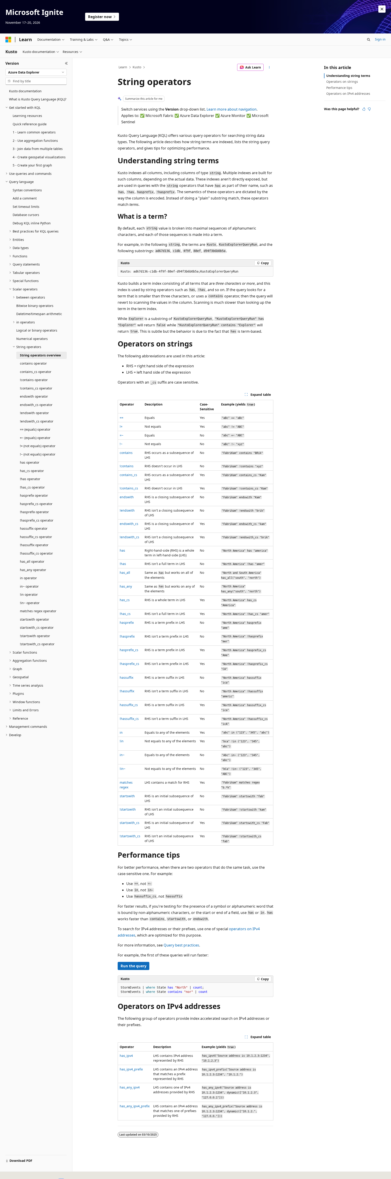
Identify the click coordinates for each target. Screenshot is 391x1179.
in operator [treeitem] (28, 578)
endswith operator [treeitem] (34, 396)
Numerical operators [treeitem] (32, 339)
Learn (123, 67)
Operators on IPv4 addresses (348, 93)
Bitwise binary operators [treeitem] (34, 306)
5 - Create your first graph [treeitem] (32, 165)
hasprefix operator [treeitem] (34, 495)
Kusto (137, 67)
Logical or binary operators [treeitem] (36, 330)
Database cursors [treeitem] (26, 215)
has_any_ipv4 (130, 1087)
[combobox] (36, 72)
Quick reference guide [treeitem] (30, 124)
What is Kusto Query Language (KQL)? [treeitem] (37, 99)
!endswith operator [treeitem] (34, 413)
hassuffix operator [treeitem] (34, 528)
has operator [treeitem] (29, 462)
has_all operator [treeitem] (32, 561)
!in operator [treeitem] (29, 594)
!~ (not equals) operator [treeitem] (37, 454)
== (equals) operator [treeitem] (35, 429)
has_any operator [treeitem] (33, 570)
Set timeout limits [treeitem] (26, 206)
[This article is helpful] (364, 109)
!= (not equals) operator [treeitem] (37, 446)
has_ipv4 (126, 1055)
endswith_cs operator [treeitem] (36, 405)
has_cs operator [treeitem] (32, 471)
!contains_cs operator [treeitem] (36, 388)
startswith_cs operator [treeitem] (37, 627)
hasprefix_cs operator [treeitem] (36, 504)
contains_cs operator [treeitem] (35, 372)
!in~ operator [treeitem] (30, 603)
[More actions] (269, 67)
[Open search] (368, 40)
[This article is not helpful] (369, 109)
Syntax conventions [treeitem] (27, 190)
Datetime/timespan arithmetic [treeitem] (39, 314)
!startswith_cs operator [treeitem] (37, 644)
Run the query (133, 965)
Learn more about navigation (232, 109)
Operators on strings (342, 81)
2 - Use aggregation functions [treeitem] (35, 140)
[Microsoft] (8, 40)
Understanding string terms (348, 76)
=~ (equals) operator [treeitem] (35, 438)
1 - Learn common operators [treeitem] (34, 132)
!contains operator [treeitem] (34, 380)
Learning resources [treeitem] (27, 116)
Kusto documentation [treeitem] (25, 91)
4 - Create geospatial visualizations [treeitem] (39, 157)
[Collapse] (66, 63)
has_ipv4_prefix (131, 1069)
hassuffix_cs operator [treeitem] (36, 537)
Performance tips (339, 87)
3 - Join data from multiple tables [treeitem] (38, 149)
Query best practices (181, 945)
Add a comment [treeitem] (25, 198)
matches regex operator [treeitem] (38, 611)
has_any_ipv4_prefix (135, 1106)
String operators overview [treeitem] (40, 355)
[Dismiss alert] (382, 9)
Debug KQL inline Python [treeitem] (32, 223)
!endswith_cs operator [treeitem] (36, 421)
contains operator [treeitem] (33, 363)
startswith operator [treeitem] (34, 619)
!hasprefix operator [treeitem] (34, 512)
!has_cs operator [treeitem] (32, 487)
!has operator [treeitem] (30, 479)
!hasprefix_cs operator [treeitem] (36, 520)
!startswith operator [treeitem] (35, 636)
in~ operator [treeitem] (29, 586)
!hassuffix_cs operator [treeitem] (36, 553)
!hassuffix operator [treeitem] (34, 545)
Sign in (380, 39)
